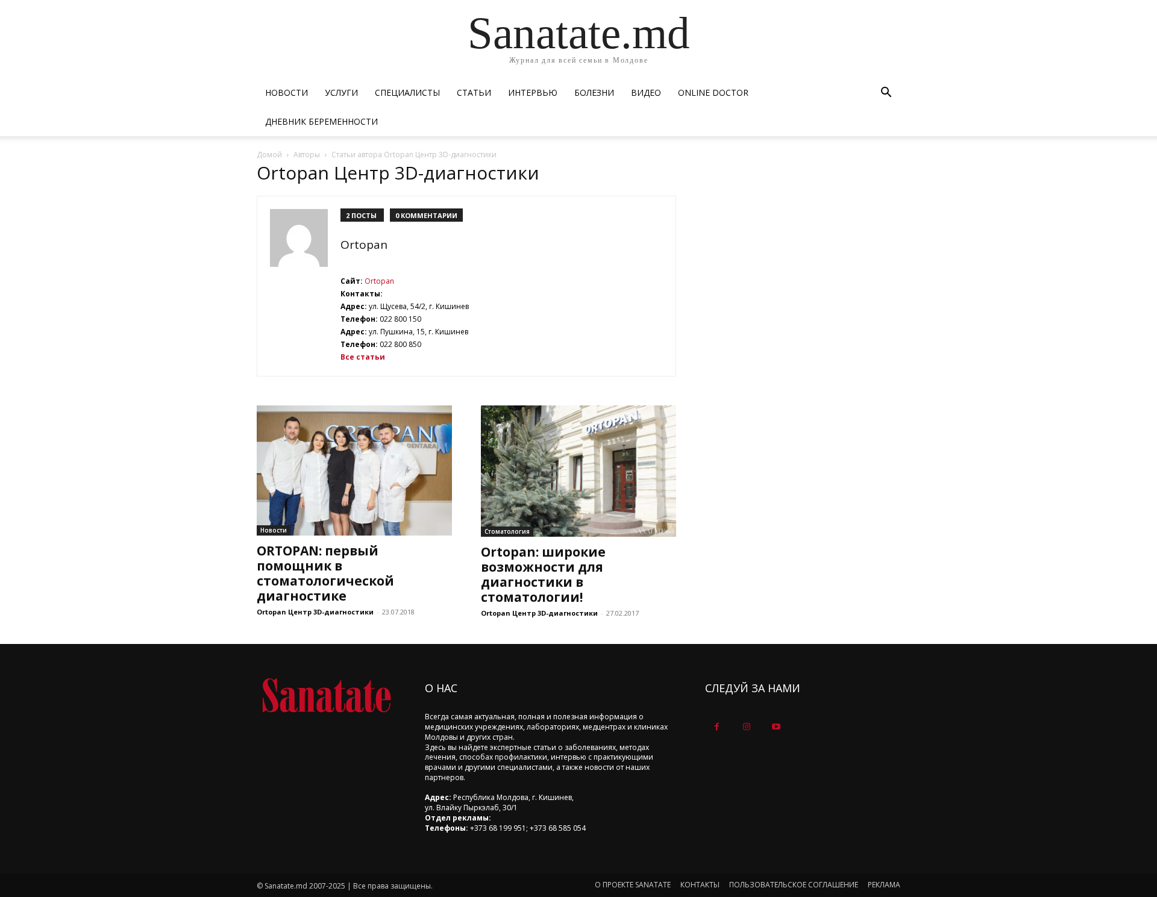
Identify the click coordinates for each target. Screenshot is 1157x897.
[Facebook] (717, 727)
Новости (286, 92)
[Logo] (326, 695)
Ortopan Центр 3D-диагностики (315, 611)
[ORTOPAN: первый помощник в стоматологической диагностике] (354, 470)
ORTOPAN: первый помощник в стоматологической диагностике (325, 573)
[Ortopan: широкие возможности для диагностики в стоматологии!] (578, 471)
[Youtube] (776, 727)
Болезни (594, 92)
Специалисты (407, 92)
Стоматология (507, 531)
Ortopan (363, 244)
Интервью (532, 92)
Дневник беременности (321, 121)
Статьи (474, 92)
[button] (885, 93)
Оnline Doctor (713, 92)
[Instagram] (746, 727)
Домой (269, 154)
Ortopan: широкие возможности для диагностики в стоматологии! (543, 574)
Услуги (341, 92)
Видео (646, 92)
